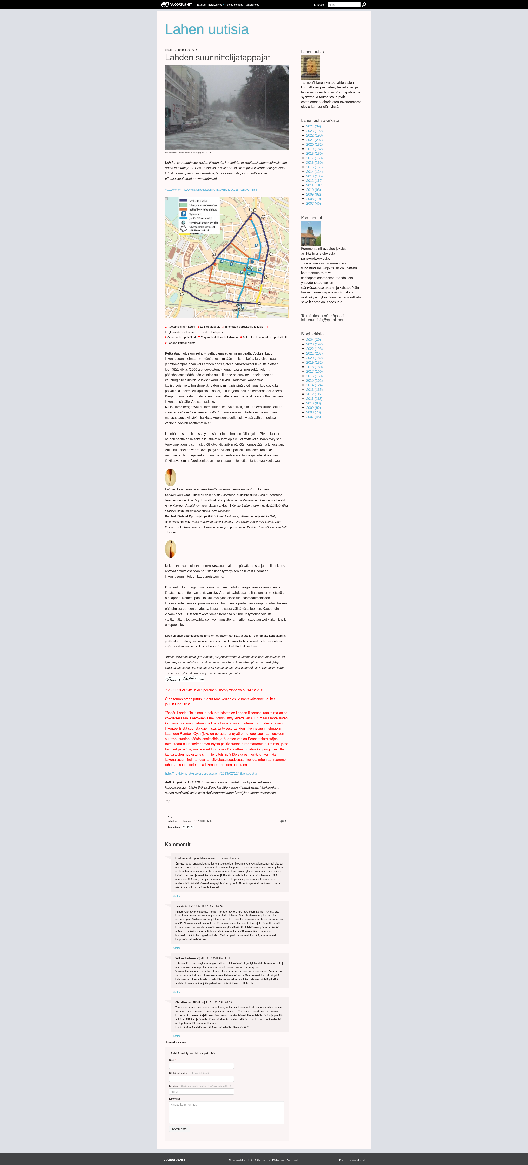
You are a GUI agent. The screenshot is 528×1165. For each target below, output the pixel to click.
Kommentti (174, 1098)
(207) (314, 140)
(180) (314, 153)
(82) (313, 194)
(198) (314, 135)
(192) (314, 131)
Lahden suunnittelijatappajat (217, 56)
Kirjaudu (319, 4)
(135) (314, 176)
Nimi (172, 1060)
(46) (313, 203)
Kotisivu (200, 1085)
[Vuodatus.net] (174, 1159)
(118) (314, 185)
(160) (314, 158)
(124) (314, 172)
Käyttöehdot (278, 1160)
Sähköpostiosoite (189, 1073)
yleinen (188, 827)
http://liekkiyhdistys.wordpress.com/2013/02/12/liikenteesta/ (211, 773)
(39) (313, 126)
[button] (223, 4)
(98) (313, 190)
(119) (314, 181)
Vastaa (177, 896)
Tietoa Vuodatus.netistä (240, 1160)
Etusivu (201, 4)
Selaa (234, 4)
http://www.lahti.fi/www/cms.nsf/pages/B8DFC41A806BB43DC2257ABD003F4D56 (211, 189)
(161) (314, 167)
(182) (314, 144)
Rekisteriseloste (262, 1160)
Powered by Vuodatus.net (352, 1160)
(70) (313, 199)
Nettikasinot (215, 4)
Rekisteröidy (252, 4)
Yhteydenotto (292, 1160)
